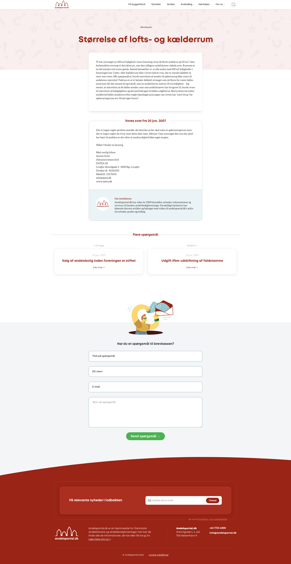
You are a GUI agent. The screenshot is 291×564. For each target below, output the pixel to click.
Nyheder (156, 4)
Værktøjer (204, 4)
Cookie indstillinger (159, 555)
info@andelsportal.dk (222, 533)
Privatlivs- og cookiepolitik (212, 519)
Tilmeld (212, 501)
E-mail (96, 387)
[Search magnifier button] (233, 5)
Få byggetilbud (136, 4)
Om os (219, 4)
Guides (171, 4)
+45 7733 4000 (217, 528)
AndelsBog (186, 4)
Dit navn (97, 371)
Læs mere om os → (100, 539)
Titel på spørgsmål (103, 356)
